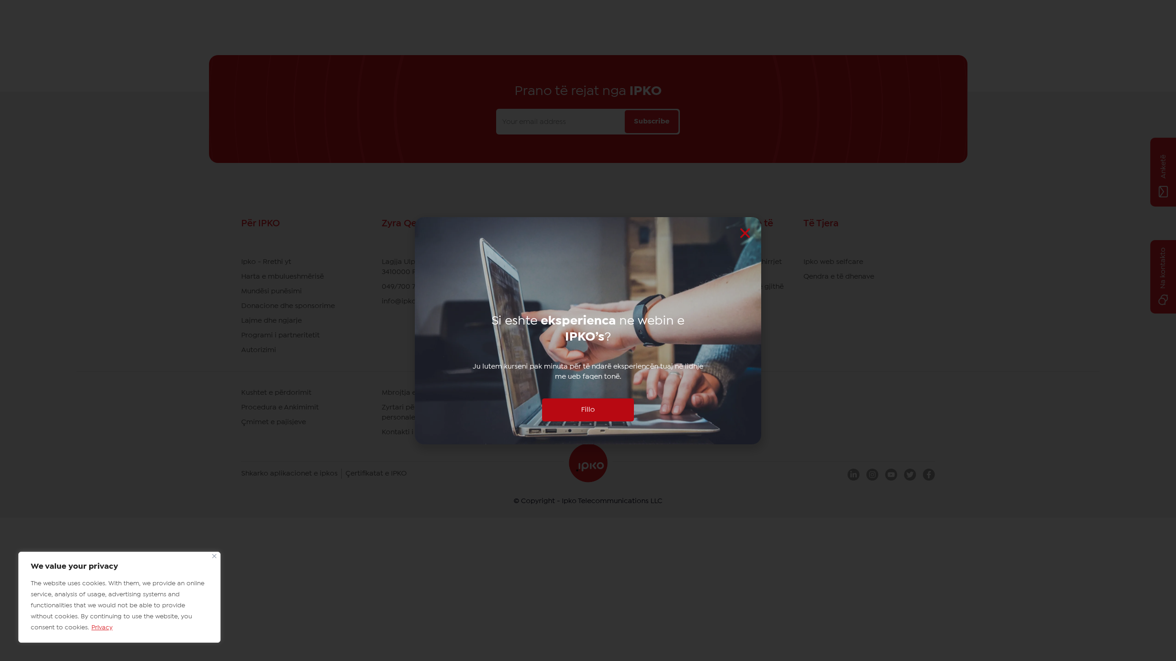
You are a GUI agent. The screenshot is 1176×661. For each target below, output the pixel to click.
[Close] (214, 556)
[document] (588, 330)
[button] (745, 233)
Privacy (102, 627)
